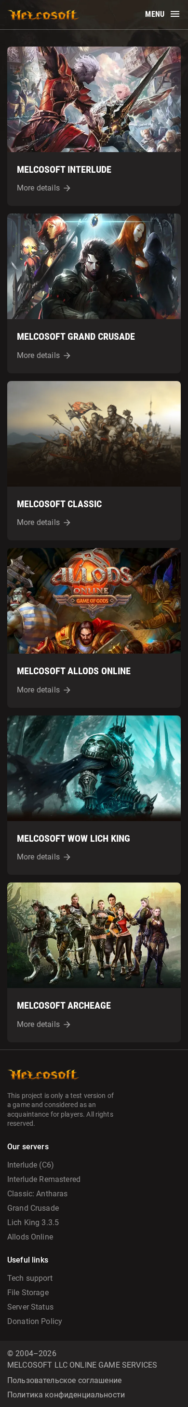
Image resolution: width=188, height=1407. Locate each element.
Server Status (30, 1307)
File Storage (28, 1292)
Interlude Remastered (44, 1179)
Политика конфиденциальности (66, 1394)
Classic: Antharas (37, 1193)
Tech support (30, 1278)
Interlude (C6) (30, 1164)
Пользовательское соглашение (64, 1380)
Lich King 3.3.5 (33, 1222)
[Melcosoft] (43, 14)
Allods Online (30, 1236)
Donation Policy (34, 1321)
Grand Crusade (33, 1208)
